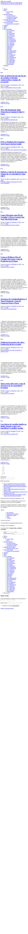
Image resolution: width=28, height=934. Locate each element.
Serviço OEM (10, 11)
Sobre (5, 10)
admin (7, 86)
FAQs (8, 13)
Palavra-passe (4, 603)
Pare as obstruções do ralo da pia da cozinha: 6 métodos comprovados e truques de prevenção (13, 79)
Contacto (6, 25)
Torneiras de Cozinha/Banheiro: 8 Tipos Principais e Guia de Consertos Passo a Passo (14, 301)
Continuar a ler (5, 102)
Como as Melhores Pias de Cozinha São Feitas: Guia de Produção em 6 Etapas (11, 259)
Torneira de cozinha (8, 22)
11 (4, 473)
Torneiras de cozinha (11, 515)
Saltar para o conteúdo (6, 1)
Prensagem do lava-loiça (9, 19)
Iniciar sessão (15, 605)
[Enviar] (4, 535)
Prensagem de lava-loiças (12, 514)
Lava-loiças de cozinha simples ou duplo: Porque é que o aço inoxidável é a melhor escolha (13, 426)
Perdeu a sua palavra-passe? (7, 608)
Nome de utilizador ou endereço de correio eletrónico (14, 598)
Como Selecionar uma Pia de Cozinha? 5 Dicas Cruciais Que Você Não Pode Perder (12, 217)
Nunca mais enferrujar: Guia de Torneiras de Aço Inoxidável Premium (13, 386)
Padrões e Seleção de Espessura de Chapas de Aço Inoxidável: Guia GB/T (14, 174)
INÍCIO (5, 9)
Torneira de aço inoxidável (13, 23)
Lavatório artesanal (8, 14)
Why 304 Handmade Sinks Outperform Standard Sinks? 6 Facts (12, 112)
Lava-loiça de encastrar (12, 17)
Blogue (5, 26)
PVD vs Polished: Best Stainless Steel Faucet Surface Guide (13, 143)
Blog (8, 103)
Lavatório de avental (11, 18)
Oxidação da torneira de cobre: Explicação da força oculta (13, 343)
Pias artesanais (10, 512)
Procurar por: (7, 533)
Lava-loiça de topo (11, 15)
